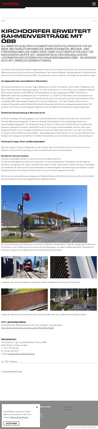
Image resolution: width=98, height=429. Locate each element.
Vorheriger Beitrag (12, 371)
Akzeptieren (11, 423)
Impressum (67, 409)
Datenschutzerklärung (19, 417)
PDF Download (11, 361)
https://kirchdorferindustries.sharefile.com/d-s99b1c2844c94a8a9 (27, 328)
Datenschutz (68, 407)
